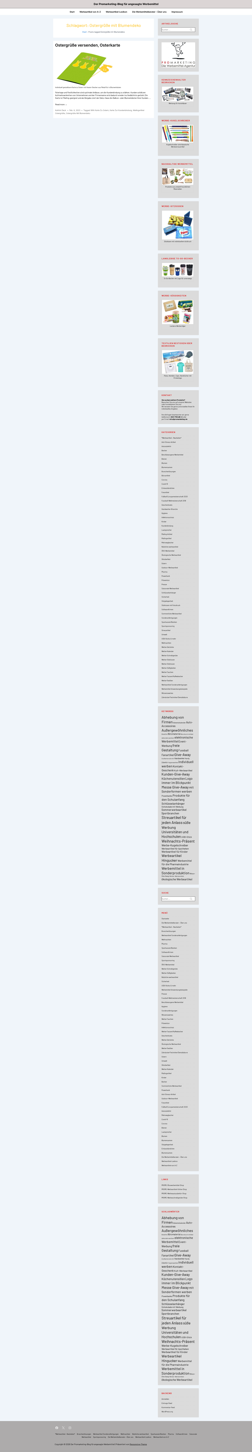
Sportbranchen (170, 813)
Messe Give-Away (175, 787)
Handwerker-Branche (170, 509)
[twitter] (63, 1428)
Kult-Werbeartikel (183, 770)
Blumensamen (167, 467)
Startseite (165, 919)
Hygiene (164, 513)
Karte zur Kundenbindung (121, 110)
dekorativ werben (168, 738)
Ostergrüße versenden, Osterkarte (87, 45)
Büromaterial (174, 733)
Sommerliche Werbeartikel (172, 614)
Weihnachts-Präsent (178, 841)
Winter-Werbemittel (176, 876)
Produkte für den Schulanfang (176, 797)
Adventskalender (179, 722)
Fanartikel (165, 492)
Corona (164, 480)
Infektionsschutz (168, 517)
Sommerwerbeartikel (174, 809)
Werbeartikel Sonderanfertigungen (174, 685)
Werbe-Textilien (167, 681)
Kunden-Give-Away (176, 774)
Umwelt (164, 634)
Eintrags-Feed (167, 1403)
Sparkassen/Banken (169, 622)
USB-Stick (186, 836)
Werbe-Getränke (168, 647)
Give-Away (182, 754)
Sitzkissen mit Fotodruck (171, 605)
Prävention (166, 580)
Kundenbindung (167, 526)
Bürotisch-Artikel (187, 734)
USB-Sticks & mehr (169, 639)
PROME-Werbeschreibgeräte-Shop (174, 1198)
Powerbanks (167, 796)
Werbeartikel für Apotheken (175, 848)
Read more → (61, 104)
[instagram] (69, 1428)
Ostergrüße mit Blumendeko (78, 113)
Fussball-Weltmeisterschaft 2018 (174, 501)
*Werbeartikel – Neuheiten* (171, 438)
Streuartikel (166, 630)
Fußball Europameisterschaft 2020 (175, 496)
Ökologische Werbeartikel (171, 555)
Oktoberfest (166, 559)
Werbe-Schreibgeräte (170, 655)
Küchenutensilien (173, 778)
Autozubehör (166, 446)
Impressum (177, 11)
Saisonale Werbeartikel (170, 588)
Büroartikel (166, 476)
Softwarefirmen (167, 609)
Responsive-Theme (138, 1444)
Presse (164, 584)
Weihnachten (166, 643)
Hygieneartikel (173, 762)
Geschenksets (167, 505)
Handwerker (179, 758)
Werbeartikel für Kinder (175, 851)
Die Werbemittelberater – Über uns (149, 11)
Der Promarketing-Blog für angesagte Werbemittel (126, 4)
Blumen (164, 463)
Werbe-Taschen (167, 672)
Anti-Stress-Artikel (169, 442)
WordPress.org (167, 1412)
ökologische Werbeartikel (177, 879)
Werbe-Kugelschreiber (175, 845)
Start (72, 11)
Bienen (164, 459)
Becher (164, 450)
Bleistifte (164, 734)
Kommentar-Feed (168, 1407)
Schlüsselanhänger (169, 593)
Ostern (164, 563)
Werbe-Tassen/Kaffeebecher (172, 676)
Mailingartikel (166, 538)
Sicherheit (165, 597)
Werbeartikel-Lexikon (116, 11)
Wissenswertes (167, 693)
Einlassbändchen (168, 488)
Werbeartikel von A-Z (90, 11)
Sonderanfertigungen (169, 618)
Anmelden (165, 1399)
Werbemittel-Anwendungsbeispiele (174, 689)
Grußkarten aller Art (168, 758)
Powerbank (166, 576)
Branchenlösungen (169, 471)
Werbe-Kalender (168, 651)
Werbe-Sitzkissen (168, 660)
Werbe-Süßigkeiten (169, 668)
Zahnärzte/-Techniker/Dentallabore (175, 697)
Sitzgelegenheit (167, 601)
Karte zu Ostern (102, 110)
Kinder (164, 522)
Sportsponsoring (168, 626)
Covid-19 (165, 484)
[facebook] (56, 1428)
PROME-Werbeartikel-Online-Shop (174, 1189)
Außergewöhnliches (177, 730)
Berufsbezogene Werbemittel (172, 455)
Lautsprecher (167, 530)
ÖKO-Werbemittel (168, 551)
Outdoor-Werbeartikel (170, 568)
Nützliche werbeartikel (170, 547)
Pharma (164, 572)
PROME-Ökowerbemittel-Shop (173, 1185)
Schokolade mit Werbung (172, 806)
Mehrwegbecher (168, 543)
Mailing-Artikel (167, 534)
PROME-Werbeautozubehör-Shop (174, 1193)
